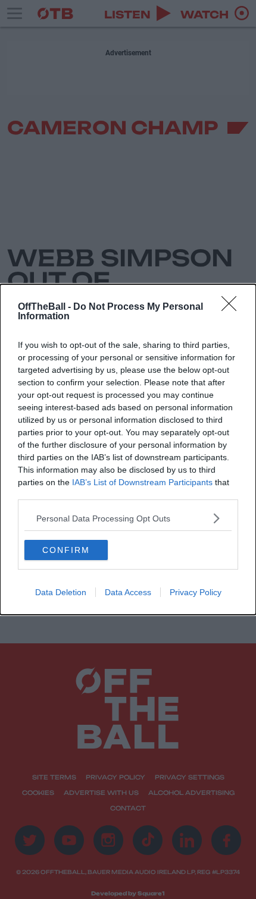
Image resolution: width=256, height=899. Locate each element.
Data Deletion (60, 592)
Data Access (128, 592)
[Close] (232, 307)
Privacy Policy (195, 592)
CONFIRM (66, 550)
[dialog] (128, 449)
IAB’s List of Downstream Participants (142, 482)
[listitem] (128, 518)
